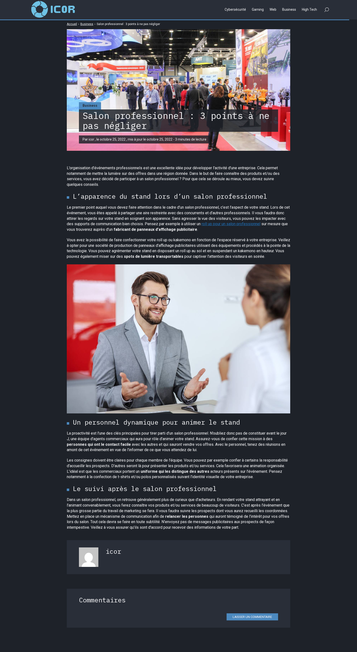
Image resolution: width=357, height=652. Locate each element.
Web (273, 9)
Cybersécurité (235, 9)
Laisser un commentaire (252, 617)
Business (90, 105)
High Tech (309, 9)
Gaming (258, 9)
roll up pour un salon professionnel (231, 224)
